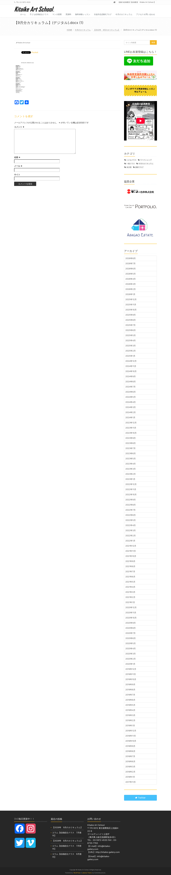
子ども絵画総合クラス (39, 14)
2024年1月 (130, 417)
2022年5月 (130, 520)
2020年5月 (130, 643)
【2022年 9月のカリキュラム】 (107, 30)
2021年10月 (130, 556)
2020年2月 (130, 659)
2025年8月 (130, 320)
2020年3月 (130, 653)
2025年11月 (130, 304)
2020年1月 (130, 664)
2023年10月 (131, 433)
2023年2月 (130, 474)
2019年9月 (130, 684)
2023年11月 (130, 427)
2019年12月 (130, 669)
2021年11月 (130, 551)
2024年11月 (130, 366)
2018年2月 (130, 771)
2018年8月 (130, 751)
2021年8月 (130, 566)
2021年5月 (130, 581)
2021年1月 (130, 602)
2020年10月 (131, 617)
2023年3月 (130, 469)
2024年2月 (130, 412)
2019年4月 (130, 710)
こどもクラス (131, 160)
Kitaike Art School (24, 43)
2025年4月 (130, 340)
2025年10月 (131, 309)
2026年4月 (130, 279)
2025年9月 (130, 315)
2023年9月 (130, 438)
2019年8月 (130, 689)
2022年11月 (130, 489)
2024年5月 (130, 397)
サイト (17, 174)
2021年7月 (130, 571)
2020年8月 (130, 628)
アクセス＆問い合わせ (145, 14)
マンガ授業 (57, 14)
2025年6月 (130, 330)
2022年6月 (130, 515)
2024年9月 (130, 376)
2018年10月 (130, 741)
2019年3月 (130, 715)
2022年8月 (130, 504)
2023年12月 (131, 422)
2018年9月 (130, 746)
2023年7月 (130, 448)
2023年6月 (130, 453)
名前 (17, 157)
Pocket (35, 52)
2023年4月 (130, 463)
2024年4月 (130, 402)
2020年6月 (130, 638)
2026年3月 (130, 284)
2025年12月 (131, 299)
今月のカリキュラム (123, 14)
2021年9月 (130, 561)
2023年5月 (130, 458)
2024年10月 (131, 371)
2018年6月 (130, 761)
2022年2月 (130, 535)
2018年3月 (130, 766)
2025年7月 (130, 325)
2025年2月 (130, 350)
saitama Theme (87, 873)
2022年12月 (131, 484)
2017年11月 (130, 782)
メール (18, 166)
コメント (19, 127)
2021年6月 (130, 576)
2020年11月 (130, 612)
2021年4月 (130, 587)
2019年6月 (130, 700)
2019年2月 (130, 720)
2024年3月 (130, 407)
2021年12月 (130, 546)
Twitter (141, 797)
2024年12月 (131, 361)
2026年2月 (130, 289)
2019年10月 (130, 679)
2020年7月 (130, 633)
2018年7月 (130, 756)
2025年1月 (130, 356)
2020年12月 (131, 607)
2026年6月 (130, 268)
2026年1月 (130, 294)
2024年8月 (130, 381)
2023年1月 (130, 479)
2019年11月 (130, 674)
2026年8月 (130, 258)
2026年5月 (130, 273)
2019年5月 (130, 705)
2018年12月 (130, 730)
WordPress (76, 873)
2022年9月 (130, 499)
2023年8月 (130, 443)
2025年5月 (130, 335)
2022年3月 (130, 530)
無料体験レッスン (82, 14)
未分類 (129, 167)
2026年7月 (130, 263)
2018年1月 (130, 777)
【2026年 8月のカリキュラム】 (67, 840)
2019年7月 (130, 694)
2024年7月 (130, 386)
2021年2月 (130, 597)
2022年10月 (131, 494)
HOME (69, 30)
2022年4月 (130, 525)
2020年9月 (130, 623)
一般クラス (131, 164)
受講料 (68, 14)
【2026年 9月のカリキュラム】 (67, 827)
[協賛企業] (140, 191)
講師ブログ (139, 167)
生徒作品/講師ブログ (103, 14)
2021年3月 (130, 592)
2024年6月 (130, 392)
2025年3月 (130, 345)
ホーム (23, 14)
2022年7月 (130, 510)
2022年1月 (130, 540)
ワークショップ (146, 160)
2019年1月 (130, 725)
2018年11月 (130, 736)
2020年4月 (130, 648)
